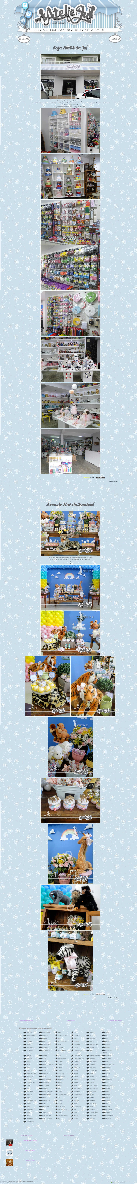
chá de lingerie (62, 1050)
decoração (76, 1061)
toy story (29, 1112)
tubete (75, 1112)
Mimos (28, 1085)
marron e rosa (108, 1079)
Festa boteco (93, 1067)
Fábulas (76, 1064)
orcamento (98, 29)
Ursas (28, 1115)
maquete (29, 1079)
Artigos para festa (62, 1035)
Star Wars (107, 1106)
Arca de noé (45, 1035)
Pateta (107, 1091)
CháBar (91, 1050)
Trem (59, 1112)
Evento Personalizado (47, 1064)
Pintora (44, 1097)
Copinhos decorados (79, 1058)
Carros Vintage (30, 1047)
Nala (28, 1088)
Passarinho (77, 1091)
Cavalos (76, 1047)
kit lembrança (30, 1076)
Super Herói (30, 1109)
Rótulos (60, 1103)
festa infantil (108, 1067)
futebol (107, 1070)
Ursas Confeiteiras (62, 1115)
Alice (75, 1032)
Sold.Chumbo (77, 1106)
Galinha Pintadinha (31, 1073)
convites (77, 29)
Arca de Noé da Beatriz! (70, 504)
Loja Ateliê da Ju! (70, 48)
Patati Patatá (93, 1091)
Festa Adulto (77, 1067)
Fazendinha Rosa (109, 1064)
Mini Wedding (45, 1085)
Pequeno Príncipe (62, 1094)
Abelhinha (29, 1032)
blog (106, 1038)
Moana (75, 1085)
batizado (44, 1038)
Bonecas (92, 1041)
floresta (44, 1070)
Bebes (59, 1038)
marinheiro (61, 1079)
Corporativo (93, 1058)
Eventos (60, 1064)
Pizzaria (92, 1097)
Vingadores (92, 1118)
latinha (44, 1076)
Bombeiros (76, 1041)
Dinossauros (93, 1061)
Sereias (28, 1106)
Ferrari (44, 1067)
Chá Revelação (78, 1050)
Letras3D (76, 1076)
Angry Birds (92, 1032)
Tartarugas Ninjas (62, 1109)
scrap (106, 1103)
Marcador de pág (46, 1079)
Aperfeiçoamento (31, 1035)
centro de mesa (93, 1047)
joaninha (107, 1073)
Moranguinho (108, 1085)
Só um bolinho (61, 1106)
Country (44, 1061)
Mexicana (92, 1082)
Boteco (28, 1044)
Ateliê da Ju (93, 477)
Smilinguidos (45, 1106)
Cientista (29, 1055)
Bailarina (29, 1038)
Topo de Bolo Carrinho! (30, 1140)
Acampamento (46, 1032)
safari (75, 1103)
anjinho (107, 1032)
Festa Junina (30, 1070)
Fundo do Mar (93, 1070)
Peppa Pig (29, 1094)
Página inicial (70, 1020)
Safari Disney (93, 1103)
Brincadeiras (77, 1044)
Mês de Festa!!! (30, 1150)
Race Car (107, 1100)
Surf (43, 1109)
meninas (55, 29)
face (25, 5)
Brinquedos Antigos (94, 1044)
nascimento (45, 1088)
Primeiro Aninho (46, 1100)
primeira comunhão (31, 1100)
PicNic (28, 1097)
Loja (106, 1076)
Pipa (59, 1097)
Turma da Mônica (94, 1112)
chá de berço (30, 1050)
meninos (66, 29)
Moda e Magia (93, 1085)
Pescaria (92, 1094)
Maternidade (45, 1082)
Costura (29, 1061)
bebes (37, 29)
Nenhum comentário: (113, 481)
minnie (60, 1085)
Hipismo (76, 1073)
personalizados (78, 1094)
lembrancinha (61, 1076)
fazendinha (92, 1064)
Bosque (107, 1041)
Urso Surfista (30, 1118)
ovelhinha (107, 1088)
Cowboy (60, 1061)
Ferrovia (60, 1067)
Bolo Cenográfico (62, 1041)
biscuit (75, 1038)
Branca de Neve (46, 1044)
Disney (107, 1061)
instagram (28, 13)
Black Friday (93, 1038)
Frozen (60, 1070)
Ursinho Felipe (30, 1160)
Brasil (59, 1044)
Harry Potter (61, 1073)
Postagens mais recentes (26, 1020)
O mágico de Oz (78, 1088)
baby (106, 1035)
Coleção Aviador (78, 1055)
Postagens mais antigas (115, 1020)
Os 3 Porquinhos (94, 1088)
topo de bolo (108, 1109)
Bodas (44, 1041)
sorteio (91, 1106)
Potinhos (107, 1097)
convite (44, 1058)
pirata (75, 1097)
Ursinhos (76, 1115)
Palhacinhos (30, 1091)
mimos (88, 29)
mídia (106, 1082)
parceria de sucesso (47, 1091)
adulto (45, 29)
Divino (28, 1064)
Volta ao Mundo (30, 1121)
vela (59, 1118)
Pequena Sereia (46, 1094)
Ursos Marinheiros (47, 1118)
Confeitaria (108, 1055)
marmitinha (92, 1079)
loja (24, 38)
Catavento (60, 1047)
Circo (59, 1055)
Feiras (28, 1067)
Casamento (45, 1047)
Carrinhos (107, 1044)
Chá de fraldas (46, 1050)
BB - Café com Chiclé (13, 1183)
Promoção (76, 1100)
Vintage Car (108, 1118)
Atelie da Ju (5, 1181)
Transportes (45, 1112)
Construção (29, 1058)
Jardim (91, 1073)
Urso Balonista (109, 1115)
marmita (76, 1079)
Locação (92, 1076)
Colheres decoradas (95, 1055)
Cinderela (44, 1055)
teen (75, 1109)
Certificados (108, 1047)
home (23, 20)
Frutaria (76, 1070)
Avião (91, 1035)
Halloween (45, 1073)
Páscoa (60, 1091)
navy (59, 1088)
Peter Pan (107, 1094)
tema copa (92, 1109)
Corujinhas (108, 1058)
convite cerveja (62, 1058)
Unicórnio (107, 1112)
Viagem (76, 1118)
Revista (44, 1103)
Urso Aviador (93, 1115)
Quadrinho (92, 1100)
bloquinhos (29, 1041)
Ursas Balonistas (46, 1115)
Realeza (29, 1103)
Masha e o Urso (31, 1082)
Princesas (60, 1100)
